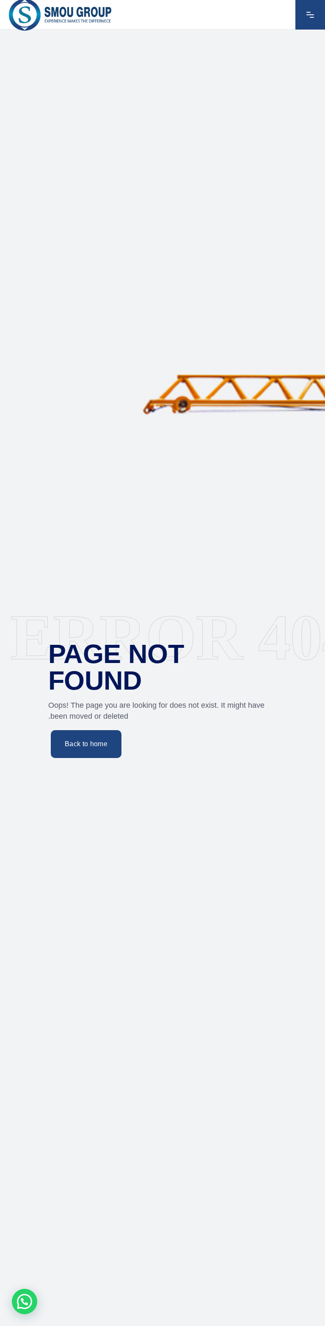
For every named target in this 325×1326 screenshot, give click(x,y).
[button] (24, 1301)
